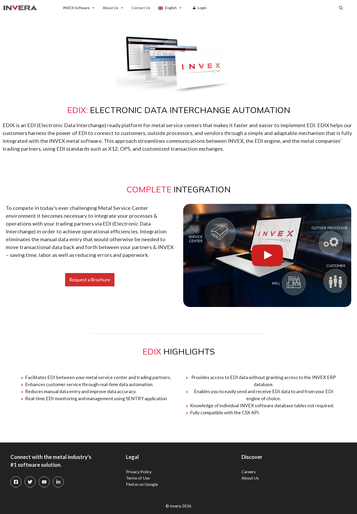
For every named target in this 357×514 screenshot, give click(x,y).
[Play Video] (267, 255)
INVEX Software (76, 7)
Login (202, 7)
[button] (341, 8)
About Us (110, 7)
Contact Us (140, 7)
